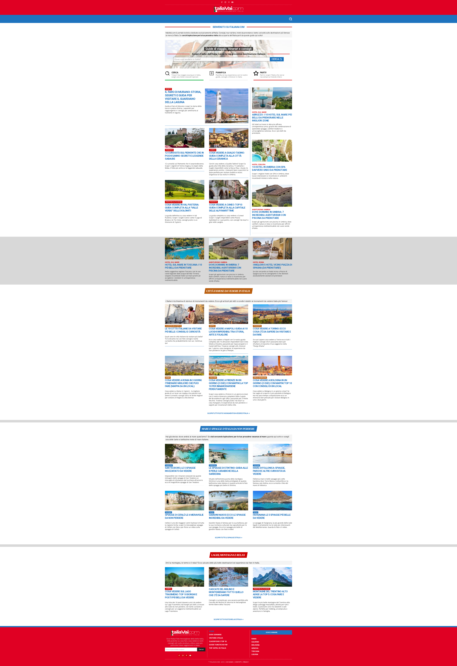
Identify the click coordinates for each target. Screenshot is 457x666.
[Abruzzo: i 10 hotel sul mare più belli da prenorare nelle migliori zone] (272, 98)
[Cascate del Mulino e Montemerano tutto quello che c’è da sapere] (228, 577)
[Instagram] (225, 2)
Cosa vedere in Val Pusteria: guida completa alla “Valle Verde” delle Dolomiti (182, 207)
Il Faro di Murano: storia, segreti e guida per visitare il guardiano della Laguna (183, 97)
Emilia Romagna (260, 378)
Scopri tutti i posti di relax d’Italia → (228, 619)
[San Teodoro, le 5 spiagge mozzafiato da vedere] (184, 453)
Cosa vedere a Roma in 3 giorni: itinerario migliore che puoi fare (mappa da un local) (183, 383)
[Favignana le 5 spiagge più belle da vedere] (272, 500)
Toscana (213, 378)
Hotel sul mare (259, 112)
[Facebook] (222, 2)
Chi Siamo (229, 662)
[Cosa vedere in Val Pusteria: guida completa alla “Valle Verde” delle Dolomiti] (184, 190)
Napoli (212, 326)
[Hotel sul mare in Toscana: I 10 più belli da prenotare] (184, 248)
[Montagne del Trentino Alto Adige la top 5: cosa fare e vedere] (272, 577)
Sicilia (212, 512)
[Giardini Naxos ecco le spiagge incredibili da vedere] (228, 500)
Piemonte (169, 150)
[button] (290, 19)
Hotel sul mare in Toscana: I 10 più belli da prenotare (183, 266)
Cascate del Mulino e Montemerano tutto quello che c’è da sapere (226, 592)
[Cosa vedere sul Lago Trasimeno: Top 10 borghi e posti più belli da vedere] (184, 577)
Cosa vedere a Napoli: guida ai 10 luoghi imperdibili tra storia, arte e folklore (228, 331)
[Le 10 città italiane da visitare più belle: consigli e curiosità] (184, 314)
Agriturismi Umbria (261, 210)
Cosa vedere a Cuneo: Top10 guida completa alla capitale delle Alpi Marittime (227, 207)
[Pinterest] (229, 2)
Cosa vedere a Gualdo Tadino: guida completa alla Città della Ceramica (226, 155)
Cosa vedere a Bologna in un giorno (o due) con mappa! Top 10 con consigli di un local (272, 383)
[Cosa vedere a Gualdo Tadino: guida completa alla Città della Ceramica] (228, 138)
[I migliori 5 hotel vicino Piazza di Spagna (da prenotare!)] (272, 248)
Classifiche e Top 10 (173, 326)
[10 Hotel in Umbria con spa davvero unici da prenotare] (272, 151)
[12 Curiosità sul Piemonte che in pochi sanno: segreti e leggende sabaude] (184, 138)
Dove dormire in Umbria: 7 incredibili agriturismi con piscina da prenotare (269, 215)
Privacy (246, 662)
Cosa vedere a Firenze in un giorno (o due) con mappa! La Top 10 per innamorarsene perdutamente (228, 385)
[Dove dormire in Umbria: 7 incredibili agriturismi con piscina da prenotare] (272, 196)
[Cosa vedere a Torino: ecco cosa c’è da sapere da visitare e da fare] (272, 314)
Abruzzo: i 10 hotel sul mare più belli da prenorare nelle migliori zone (272, 117)
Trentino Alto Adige (174, 202)
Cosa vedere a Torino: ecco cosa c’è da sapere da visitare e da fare (272, 331)
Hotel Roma (258, 262)
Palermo (168, 512)
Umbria (213, 150)
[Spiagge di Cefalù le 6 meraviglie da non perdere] (184, 500)
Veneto (168, 89)
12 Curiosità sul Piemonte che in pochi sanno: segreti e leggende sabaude (184, 155)
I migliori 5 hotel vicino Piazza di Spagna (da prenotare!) (272, 266)
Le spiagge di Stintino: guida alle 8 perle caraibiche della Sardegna (228, 470)
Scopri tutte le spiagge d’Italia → (228, 537)
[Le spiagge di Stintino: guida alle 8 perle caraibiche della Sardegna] (228, 453)
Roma (168, 378)
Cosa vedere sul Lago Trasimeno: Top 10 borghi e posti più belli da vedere (181, 594)
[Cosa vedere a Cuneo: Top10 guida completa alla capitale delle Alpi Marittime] (228, 190)
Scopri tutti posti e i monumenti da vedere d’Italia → (228, 413)
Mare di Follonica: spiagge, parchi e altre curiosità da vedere (269, 470)
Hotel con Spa (258, 165)
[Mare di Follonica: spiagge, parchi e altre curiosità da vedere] (272, 453)
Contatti (238, 662)
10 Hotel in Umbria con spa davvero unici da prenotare (269, 168)
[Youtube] (232, 2)
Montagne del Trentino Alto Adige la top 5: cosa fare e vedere (270, 594)
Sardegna (169, 465)
